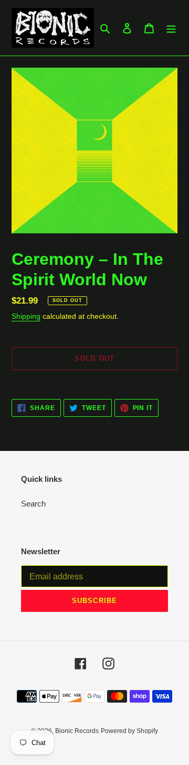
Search (33, 503)
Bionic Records (77, 731)
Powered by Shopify (129, 731)
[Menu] (171, 28)
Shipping (26, 316)
